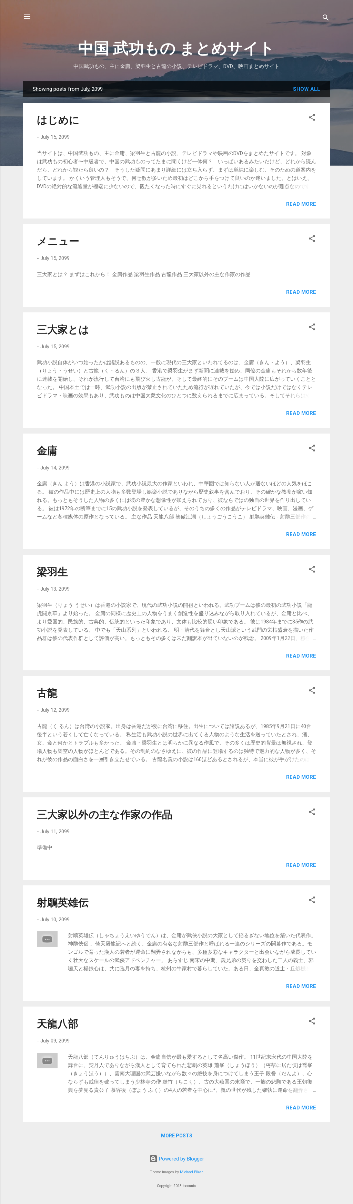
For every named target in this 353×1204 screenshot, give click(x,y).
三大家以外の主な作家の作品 (104, 814)
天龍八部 (57, 1024)
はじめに (58, 120)
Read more (301, 204)
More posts (176, 1135)
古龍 (47, 693)
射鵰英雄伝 (63, 902)
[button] (312, 118)
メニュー (58, 241)
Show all (306, 89)
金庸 (47, 451)
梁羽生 (52, 572)
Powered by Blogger (181, 1159)
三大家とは (63, 329)
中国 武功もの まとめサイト (176, 48)
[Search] (326, 18)
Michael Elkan (191, 1172)
